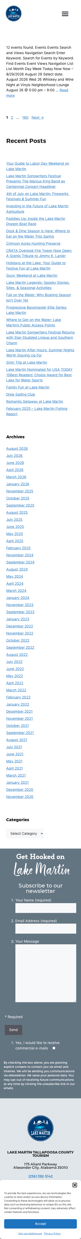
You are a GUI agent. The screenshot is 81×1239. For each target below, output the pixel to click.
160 (25, 117)
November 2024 (19, 555)
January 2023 (17, 619)
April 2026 (14, 470)
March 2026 (16, 477)
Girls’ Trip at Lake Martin (26, 362)
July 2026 (14, 456)
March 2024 (16, 591)
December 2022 (19, 626)
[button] (75, 1185)
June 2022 (15, 669)
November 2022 (19, 633)
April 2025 (14, 541)
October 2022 (17, 640)
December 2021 (19, 711)
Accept (40, 1224)
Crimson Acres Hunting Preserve (33, 243)
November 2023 (19, 605)
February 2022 (18, 697)
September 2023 (20, 612)
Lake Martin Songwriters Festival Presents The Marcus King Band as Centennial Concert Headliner (35, 181)
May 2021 (14, 761)
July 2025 (14, 520)
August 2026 (17, 448)
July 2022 (14, 662)
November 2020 (19, 797)
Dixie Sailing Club (20, 394)
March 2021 (16, 775)
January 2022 (17, 704)
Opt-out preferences (30, 1233)
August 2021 (16, 740)
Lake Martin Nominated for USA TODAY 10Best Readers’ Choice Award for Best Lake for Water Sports (39, 374)
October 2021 (17, 726)
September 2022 (20, 647)
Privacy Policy (52, 1233)
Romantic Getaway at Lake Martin (34, 401)
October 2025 (17, 498)
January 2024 (17, 598)
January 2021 (17, 782)
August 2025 (17, 512)
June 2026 (15, 463)
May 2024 (14, 576)
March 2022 (16, 690)
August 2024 (17, 569)
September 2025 (20, 505)
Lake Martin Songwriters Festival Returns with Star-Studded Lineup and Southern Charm (40, 337)
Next (38, 117)
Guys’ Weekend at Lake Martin (31, 275)
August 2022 (17, 655)
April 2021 (14, 768)
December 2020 (19, 790)
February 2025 (18, 548)
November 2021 (19, 718)
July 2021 (14, 747)
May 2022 (14, 676)
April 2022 (14, 683)
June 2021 (14, 754)
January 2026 (17, 484)
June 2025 (15, 527)
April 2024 (14, 583)
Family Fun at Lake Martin (27, 387)
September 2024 (20, 562)
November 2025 (19, 491)
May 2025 (14, 534)
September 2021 (20, 733)
